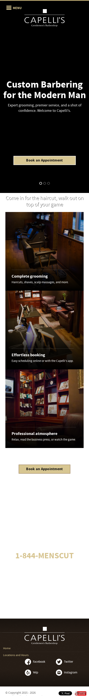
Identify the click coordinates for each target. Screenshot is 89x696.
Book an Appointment (44, 160)
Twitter (68, 662)
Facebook (39, 662)
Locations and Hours (16, 655)
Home (7, 648)
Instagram (70, 672)
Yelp (35, 672)
